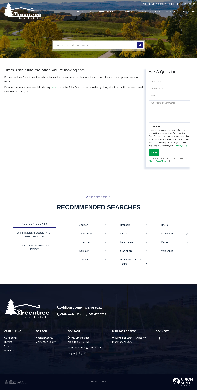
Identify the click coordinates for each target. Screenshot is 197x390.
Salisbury (84, 250)
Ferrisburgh (85, 233)
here (53, 87)
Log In (71, 353)
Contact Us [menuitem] (188, 11)
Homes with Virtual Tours (130, 261)
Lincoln (124, 233)
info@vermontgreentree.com (86, 347)
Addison (83, 224)
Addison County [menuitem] (44, 337)
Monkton (84, 242)
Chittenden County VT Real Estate (34, 234)
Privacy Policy (181, 145)
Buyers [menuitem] (140, 11)
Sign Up (83, 353)
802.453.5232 (159, 4)
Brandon (125, 224)
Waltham (84, 259)
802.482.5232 (188, 4)
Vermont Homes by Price (34, 247)
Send (154, 152)
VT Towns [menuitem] (124, 11)
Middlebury (167, 233)
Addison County (34, 223)
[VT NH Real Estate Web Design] (161, 382)
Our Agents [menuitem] (171, 11)
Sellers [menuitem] (154, 11)
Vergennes (167, 250)
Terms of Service (161, 161)
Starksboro (126, 250)
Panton (165, 242)
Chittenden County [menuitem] (46, 341)
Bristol (164, 224)
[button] (140, 45)
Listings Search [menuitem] (104, 11)
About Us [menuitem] (9, 350)
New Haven (126, 242)
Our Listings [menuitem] (83, 11)
